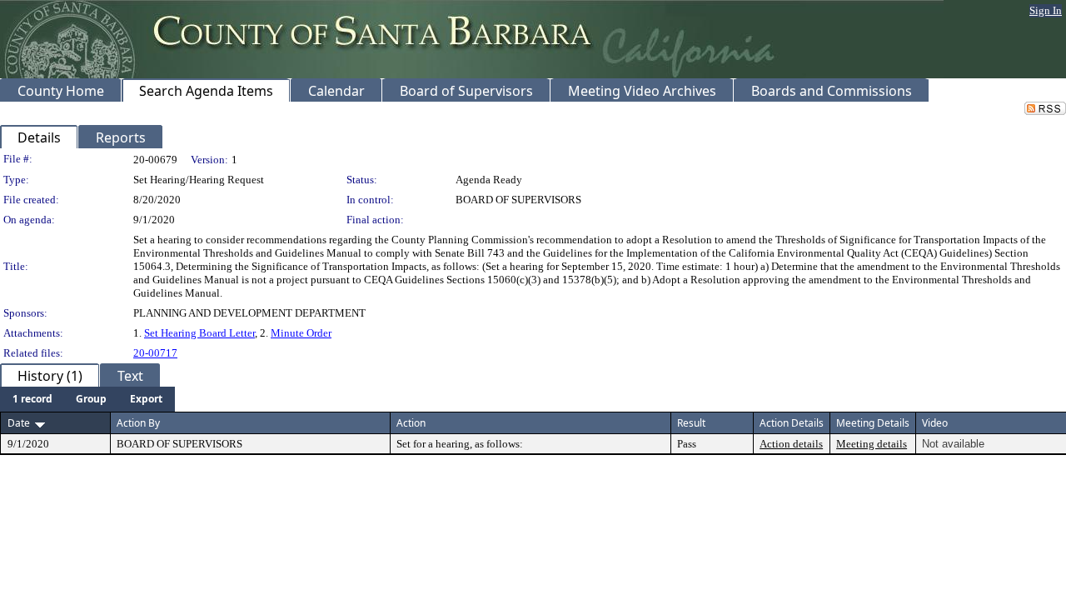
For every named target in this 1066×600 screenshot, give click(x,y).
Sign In (1045, 10)
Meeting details (871, 444)
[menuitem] (32, 399)
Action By (138, 423)
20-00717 (155, 353)
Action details (791, 444)
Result (691, 423)
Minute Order (301, 333)
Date (18, 423)
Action (411, 423)
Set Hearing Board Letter (199, 333)
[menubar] (87, 399)
